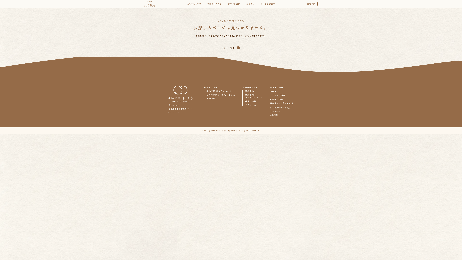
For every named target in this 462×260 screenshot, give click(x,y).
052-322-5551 (174, 112)
